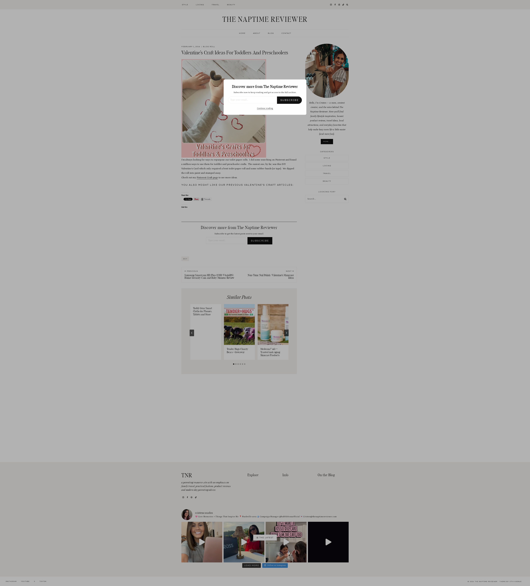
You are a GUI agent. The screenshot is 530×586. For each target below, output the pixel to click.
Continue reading (265, 108)
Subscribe (289, 100)
